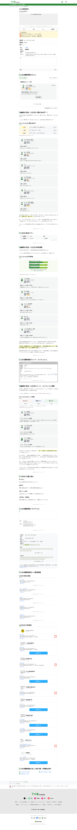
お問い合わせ (49, 804)
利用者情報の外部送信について (35, 804)
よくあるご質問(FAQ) (57, 804)
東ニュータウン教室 (23, 588)
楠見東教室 (22, 606)
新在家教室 (22, 614)
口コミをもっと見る (37, 104)
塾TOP (10, 6)
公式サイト (38, 653)
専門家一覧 (54, 801)
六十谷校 (21, 675)
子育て (45, 798)
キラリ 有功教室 (23, 757)
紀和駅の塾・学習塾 (25, 773)
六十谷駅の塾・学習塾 (25, 772)
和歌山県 (13, 6)
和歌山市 (17, 6)
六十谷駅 (20, 6)
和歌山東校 (22, 634)
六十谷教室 (22, 579)
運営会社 (44, 804)
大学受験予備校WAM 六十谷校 (25, 744)
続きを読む (38, 97)
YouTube (51, 798)
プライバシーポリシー (24, 804)
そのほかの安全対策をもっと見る (38, 561)
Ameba (34, 817)
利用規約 (17, 804)
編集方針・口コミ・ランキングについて (38, 801)
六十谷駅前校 (22, 728)
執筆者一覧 (49, 801)
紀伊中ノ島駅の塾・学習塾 (45, 772)
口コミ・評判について (54, 77)
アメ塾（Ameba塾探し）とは (24, 801)
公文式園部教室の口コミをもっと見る (50, 108)
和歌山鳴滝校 (22, 719)
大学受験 (38, 798)
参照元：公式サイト (54, 373)
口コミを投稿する (23, 77)
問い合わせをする (23, 567)
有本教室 (21, 597)
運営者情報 (60, 801)
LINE (31, 798)
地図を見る (22, 583)
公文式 (26, 47)
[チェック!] (55, 637)
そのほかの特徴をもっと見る (38, 552)
